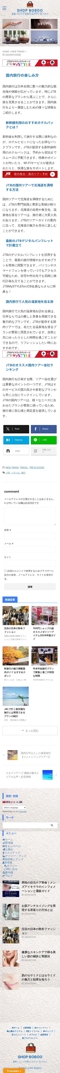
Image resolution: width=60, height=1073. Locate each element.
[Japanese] (14, 802)
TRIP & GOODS (36, 467)
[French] (10, 802)
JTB (8, 472)
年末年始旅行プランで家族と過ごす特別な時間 (43, 672)
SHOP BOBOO (30, 10)
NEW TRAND (12, 467)
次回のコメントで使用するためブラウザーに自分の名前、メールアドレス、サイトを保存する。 (29, 574)
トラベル (15, 472)
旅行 (23, 472)
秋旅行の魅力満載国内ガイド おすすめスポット (15, 672)
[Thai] (20, 802)
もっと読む (32, 730)
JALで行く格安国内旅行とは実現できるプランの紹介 (14, 712)
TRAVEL (24, 467)
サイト (7, 557)
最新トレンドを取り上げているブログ (30, 1061)
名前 (7, 529)
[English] (7, 802)
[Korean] (17, 802)
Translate (23, 811)
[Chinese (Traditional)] (4, 802)
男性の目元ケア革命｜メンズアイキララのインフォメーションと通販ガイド (39, 887)
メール (8, 543)
